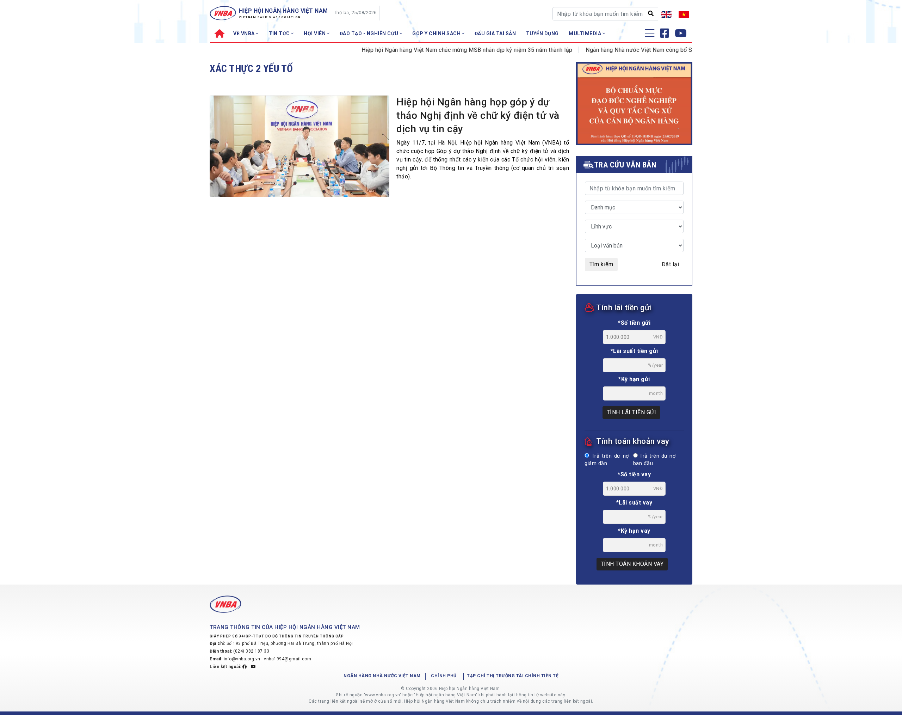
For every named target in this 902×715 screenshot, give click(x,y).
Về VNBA (244, 33)
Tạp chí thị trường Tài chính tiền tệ (512, 675)
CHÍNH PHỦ (444, 675)
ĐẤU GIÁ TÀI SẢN (495, 33)
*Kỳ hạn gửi (634, 379)
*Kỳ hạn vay (634, 530)
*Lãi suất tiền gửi (634, 351)
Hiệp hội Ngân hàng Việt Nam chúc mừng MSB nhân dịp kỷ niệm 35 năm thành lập (451, 50)
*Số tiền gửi (634, 322)
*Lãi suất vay (634, 502)
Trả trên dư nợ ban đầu (654, 460)
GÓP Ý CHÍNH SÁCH (437, 33)
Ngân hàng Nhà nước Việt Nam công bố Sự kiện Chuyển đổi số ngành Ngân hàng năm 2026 (687, 50)
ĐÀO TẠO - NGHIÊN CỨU (370, 33)
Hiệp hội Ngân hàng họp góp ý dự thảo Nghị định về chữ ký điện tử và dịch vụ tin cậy (478, 115)
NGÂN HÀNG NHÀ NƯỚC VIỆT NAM (382, 675)
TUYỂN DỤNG (542, 33)
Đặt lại (670, 264)
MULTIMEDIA (586, 33)
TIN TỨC (279, 33)
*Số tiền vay (634, 474)
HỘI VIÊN (315, 33)
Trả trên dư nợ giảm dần (607, 460)
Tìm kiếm (601, 264)
